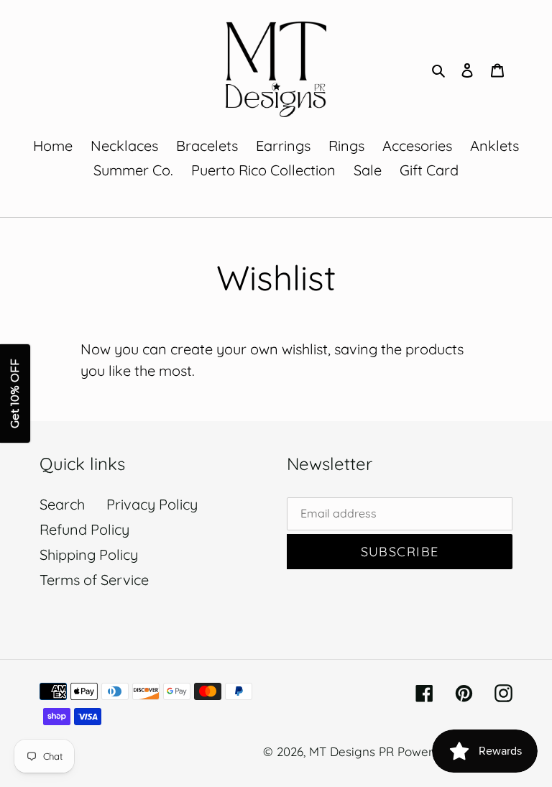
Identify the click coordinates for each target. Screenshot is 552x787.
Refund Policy (84, 529)
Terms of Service (94, 580)
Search (62, 504)
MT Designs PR (351, 751)
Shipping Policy (89, 554)
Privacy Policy (152, 504)
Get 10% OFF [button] (15, 393)
